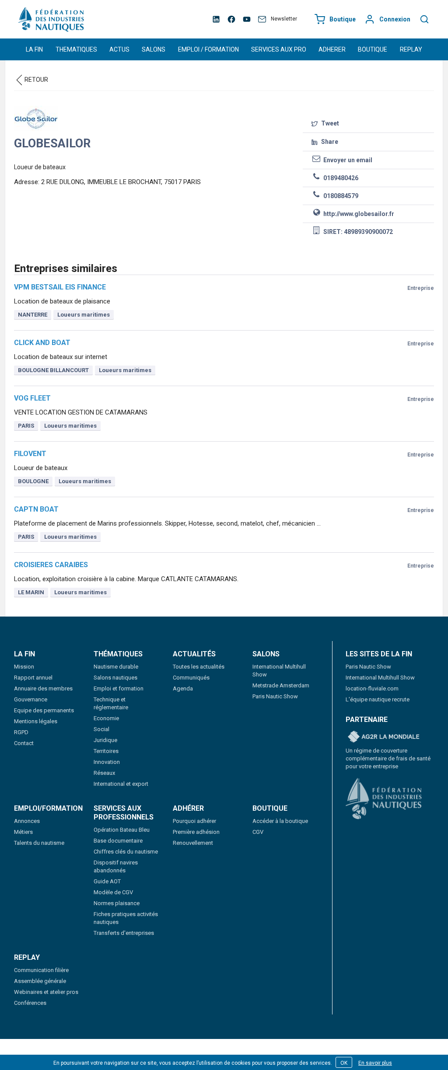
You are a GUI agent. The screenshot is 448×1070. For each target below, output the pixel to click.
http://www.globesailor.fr (358, 213)
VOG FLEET (32, 398)
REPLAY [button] (411, 49)
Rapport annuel (33, 677)
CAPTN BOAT (36, 509)
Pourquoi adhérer (194, 821)
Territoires (106, 751)
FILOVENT (30, 454)
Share (329, 141)
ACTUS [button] (119, 49)
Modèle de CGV (113, 892)
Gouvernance (30, 699)
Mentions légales (35, 721)
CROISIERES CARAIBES (51, 565)
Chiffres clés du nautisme (126, 851)
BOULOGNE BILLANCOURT (53, 370)
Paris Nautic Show (275, 696)
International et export (121, 784)
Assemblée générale (40, 981)
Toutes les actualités (198, 666)
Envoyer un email (347, 160)
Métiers (23, 832)
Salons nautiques (115, 677)
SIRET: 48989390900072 (357, 231)
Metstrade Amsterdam (280, 685)
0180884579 (340, 195)
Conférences (30, 1003)
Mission (24, 666)
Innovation (107, 762)
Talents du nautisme (39, 843)
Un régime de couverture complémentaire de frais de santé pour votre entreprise (388, 758)
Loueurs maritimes (83, 314)
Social (101, 729)
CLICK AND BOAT (42, 342)
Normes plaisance (117, 903)
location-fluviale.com (372, 688)
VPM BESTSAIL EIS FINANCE (60, 287)
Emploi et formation (119, 688)
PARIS (26, 425)
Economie (106, 718)
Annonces (27, 821)
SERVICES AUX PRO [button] (278, 49)
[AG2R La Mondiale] (384, 737)
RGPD (21, 732)
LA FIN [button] (34, 49)
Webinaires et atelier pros (46, 992)
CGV (257, 832)
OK (343, 1063)
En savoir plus (375, 1063)
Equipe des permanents (44, 710)
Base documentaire (118, 840)
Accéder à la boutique (280, 821)
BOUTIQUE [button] (372, 49)
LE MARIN (31, 592)
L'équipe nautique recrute (378, 699)
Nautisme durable (116, 666)
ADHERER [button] (332, 49)
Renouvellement (193, 843)
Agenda (183, 688)
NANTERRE (32, 314)
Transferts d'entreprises (124, 933)
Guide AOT (107, 881)
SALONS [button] (153, 49)
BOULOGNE (33, 481)
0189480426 (340, 177)
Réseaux (104, 773)
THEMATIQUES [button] (76, 49)
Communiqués (191, 677)
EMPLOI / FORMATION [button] (208, 49)
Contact (24, 743)
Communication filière (41, 970)
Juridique (105, 740)
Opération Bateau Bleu (122, 829)
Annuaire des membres (43, 688)
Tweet (329, 123)
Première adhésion (196, 832)
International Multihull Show (380, 677)
